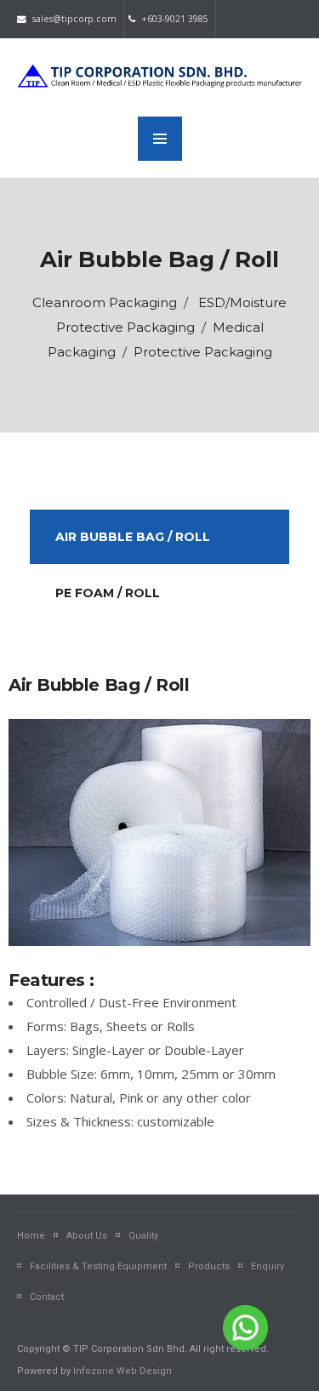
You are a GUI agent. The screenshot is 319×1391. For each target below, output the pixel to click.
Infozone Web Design (122, 1371)
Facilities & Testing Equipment (98, 1266)
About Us (86, 1235)
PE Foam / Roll (107, 593)
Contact (47, 1297)
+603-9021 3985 (173, 19)
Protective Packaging (203, 352)
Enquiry (267, 1266)
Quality (143, 1235)
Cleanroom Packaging (104, 302)
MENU (160, 139)
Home (31, 1235)
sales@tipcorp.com (73, 19)
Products (209, 1266)
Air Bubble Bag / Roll (132, 536)
